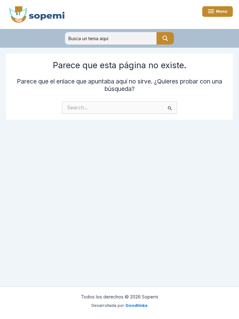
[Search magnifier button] (165, 38)
